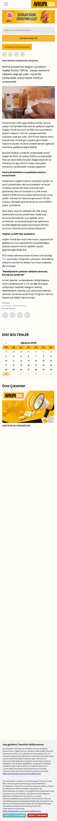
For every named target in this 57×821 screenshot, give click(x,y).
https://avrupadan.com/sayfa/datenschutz (22, 773)
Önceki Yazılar (8, 308)
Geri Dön (6, 303)
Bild (25, 283)
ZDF (4, 259)
